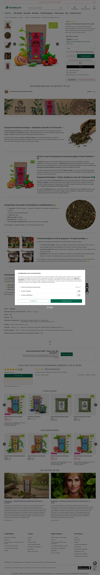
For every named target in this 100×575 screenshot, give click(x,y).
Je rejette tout (33, 301)
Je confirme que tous (66, 301)
